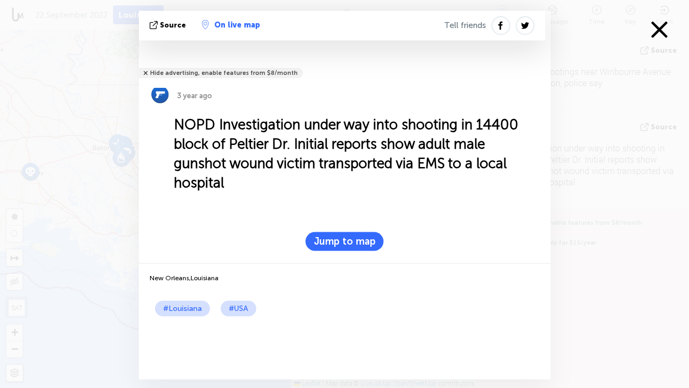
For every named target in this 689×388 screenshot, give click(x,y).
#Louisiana (182, 308)
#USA (238, 308)
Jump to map (345, 241)
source (173, 25)
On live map (237, 25)
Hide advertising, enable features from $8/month (224, 73)
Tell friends (465, 25)
